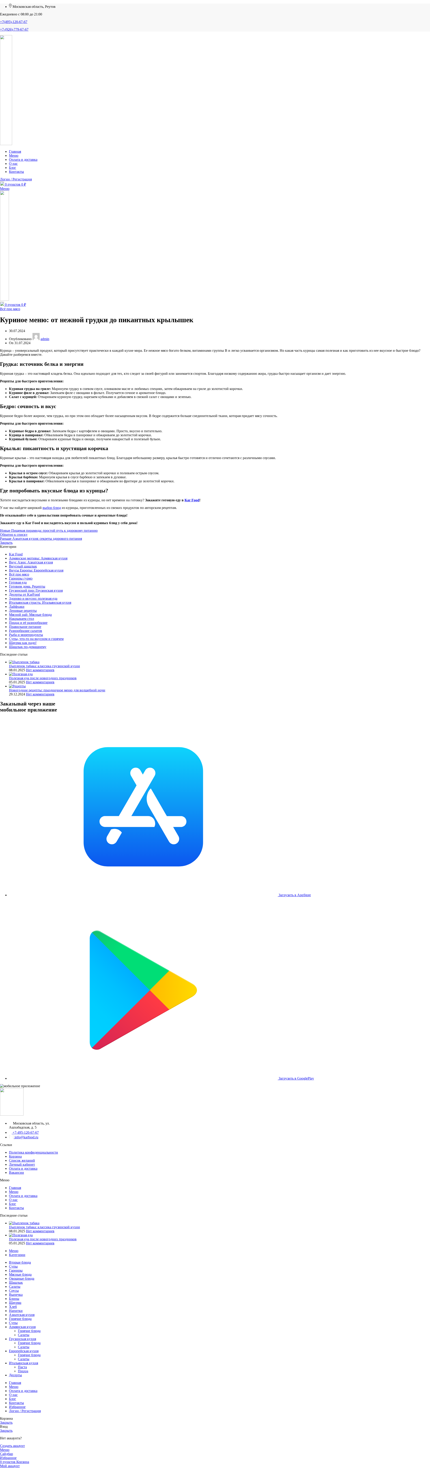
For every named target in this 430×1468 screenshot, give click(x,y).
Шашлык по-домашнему (27, 647)
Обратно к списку (14, 534)
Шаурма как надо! (23, 643)
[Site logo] (6, 144)
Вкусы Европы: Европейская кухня (36, 570)
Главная (15, 1188)
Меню (13, 1192)
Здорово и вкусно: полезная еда (33, 598)
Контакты (16, 1208)
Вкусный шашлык (23, 566)
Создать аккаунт (12, 1446)
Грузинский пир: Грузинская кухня (36, 590)
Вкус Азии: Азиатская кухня (31, 562)
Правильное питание (25, 627)
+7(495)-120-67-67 (13, 22)
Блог (12, 1204)
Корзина (15, 1156)
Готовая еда (18, 582)
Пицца (23, 1371)
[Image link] (12, 1114)
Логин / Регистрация (25, 1411)
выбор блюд (52, 508)
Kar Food (192, 500)
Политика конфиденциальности (33, 1152)
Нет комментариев (40, 670)
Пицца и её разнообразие (28, 623)
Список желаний (22, 1160)
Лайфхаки (16, 606)
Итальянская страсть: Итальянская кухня (40, 602)
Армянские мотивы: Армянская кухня (38, 558)
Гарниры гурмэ (20, 578)
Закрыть (6, 542)
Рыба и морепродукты (26, 635)
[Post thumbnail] (24, 662)
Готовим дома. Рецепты (27, 586)
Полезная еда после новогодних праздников (43, 678)
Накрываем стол (21, 619)
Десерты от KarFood (24, 594)
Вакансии (16, 1172)
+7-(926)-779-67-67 (14, 29)
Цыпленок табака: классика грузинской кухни (44, 666)
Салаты (23, 1335)
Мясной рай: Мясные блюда (30, 614)
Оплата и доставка (23, 1168)
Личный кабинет (22, 1164)
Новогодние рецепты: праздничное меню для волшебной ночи (57, 690)
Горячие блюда (29, 1331)
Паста (22, 1367)
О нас (13, 1200)
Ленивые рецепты (23, 610)
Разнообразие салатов (25, 631)
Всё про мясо (10, 309)
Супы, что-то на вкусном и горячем (36, 639)
